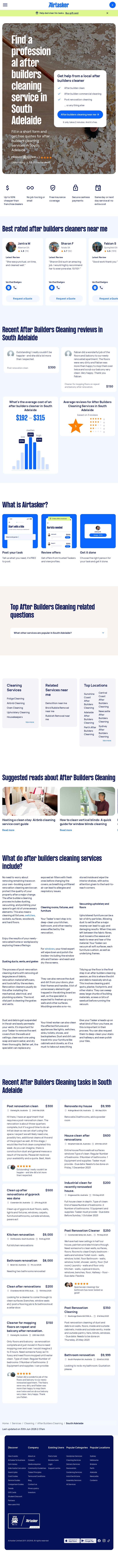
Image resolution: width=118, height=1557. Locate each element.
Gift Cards (12, 1492)
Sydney (93, 1456)
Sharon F (67, 243)
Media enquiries (34, 1464)
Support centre (54, 1468)
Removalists (71, 1468)
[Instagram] (104, 1540)
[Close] (107, 13)
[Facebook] (99, 1540)
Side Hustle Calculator (17, 1468)
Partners (11, 1500)
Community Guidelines (37, 1468)
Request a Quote (22, 298)
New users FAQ (14, 1504)
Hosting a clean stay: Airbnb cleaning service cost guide (28, 822)
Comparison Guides (16, 1484)
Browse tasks (53, 1460)
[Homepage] (58, 5)
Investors (31, 1492)
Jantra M (24, 243)
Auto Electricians (73, 1476)
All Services (71, 1484)
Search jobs (12, 1472)
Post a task (52, 1456)
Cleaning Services (73, 1460)
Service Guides (14, 1480)
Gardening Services (74, 1472)
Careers (31, 1460)
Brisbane (93, 1464)
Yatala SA (65, 247)
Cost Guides (13, 1476)
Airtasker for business (16, 1460)
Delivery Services (73, 1464)
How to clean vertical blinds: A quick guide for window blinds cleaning (85, 822)
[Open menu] (5, 5)
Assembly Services (73, 1480)
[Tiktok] (108, 1540)
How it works (13, 1456)
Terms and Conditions (36, 1476)
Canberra (93, 1480)
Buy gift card (71, 13)
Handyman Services (74, 1456)
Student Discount (15, 1496)
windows (50, 948)
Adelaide (93, 1472)
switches (30, 915)
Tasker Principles (34, 1472)
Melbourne (94, 1460)
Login (50, 1464)
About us (31, 1456)
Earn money (12, 1464)
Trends (10, 1488)
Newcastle (94, 1476)
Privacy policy (33, 1488)
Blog (30, 1480)
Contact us (32, 1484)
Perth (92, 1468)
